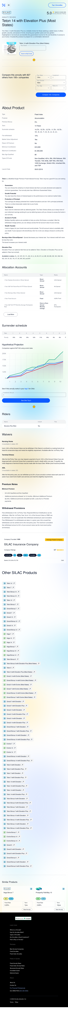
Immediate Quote (15, 970)
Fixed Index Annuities (16, 954)
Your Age (39, 86)
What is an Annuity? (15, 930)
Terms (11, 1002)
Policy (16, 1002)
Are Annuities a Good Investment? (19, 937)
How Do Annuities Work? (17, 932)
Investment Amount (8, 392)
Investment (56, 75)
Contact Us (13, 985)
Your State (40, 75)
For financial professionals (17, 988)
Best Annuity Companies (17, 949)
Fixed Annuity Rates (15, 963)
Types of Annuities (15, 935)
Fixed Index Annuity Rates (17, 966)
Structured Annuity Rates (17, 968)
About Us (12, 982)
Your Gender (40, 80)
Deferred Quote (14, 973)
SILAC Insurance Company (21, 544)
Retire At (55, 86)
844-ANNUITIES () (19, 991)
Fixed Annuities (14, 951)
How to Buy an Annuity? (16, 939)
